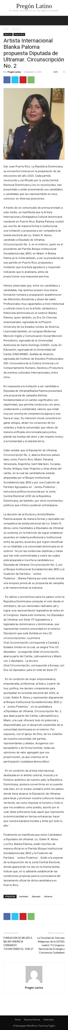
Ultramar (48, 896)
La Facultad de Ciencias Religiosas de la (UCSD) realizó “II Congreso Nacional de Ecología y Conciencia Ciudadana (51, 945)
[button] (63, 20)
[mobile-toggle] (6, 20)
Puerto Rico (19, 34)
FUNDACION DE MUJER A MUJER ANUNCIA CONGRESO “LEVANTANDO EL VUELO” (18, 943)
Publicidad (48, 1019)
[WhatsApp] (31, 79)
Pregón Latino (14, 72)
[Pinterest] (23, 79)
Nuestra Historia (32, 1019)
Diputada (36, 896)
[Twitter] (15, 79)
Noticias (16, 28)
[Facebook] (6, 79)
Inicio (6, 28)
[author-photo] (34, 982)
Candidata (23, 896)
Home (18, 1019)
